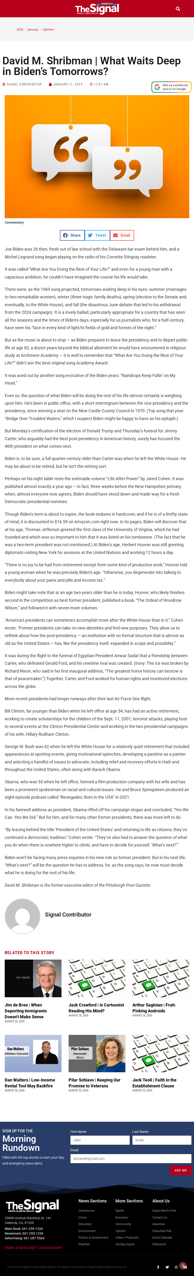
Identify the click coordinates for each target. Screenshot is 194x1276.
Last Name (140, 1132)
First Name (78, 1132)
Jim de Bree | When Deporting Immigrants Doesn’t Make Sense (26, 1010)
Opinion (48, 29)
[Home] (11, 29)
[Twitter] (167, 1267)
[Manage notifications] (183, 1265)
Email (74, 1150)
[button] (16, 9)
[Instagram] (176, 1267)
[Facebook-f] (158, 1267)
